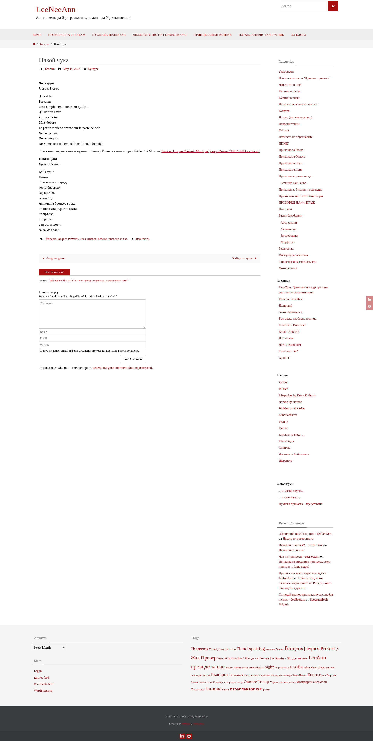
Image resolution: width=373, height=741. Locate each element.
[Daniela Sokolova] (369, 300)
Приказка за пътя (290, 169)
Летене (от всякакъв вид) (295, 117)
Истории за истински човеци (298, 104)
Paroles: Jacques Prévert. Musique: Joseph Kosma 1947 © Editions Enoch (210, 151)
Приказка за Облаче (292, 156)
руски (266, 689)
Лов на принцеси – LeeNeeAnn (299, 556)
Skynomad (285, 305)
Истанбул (287, 675)
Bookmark (142, 239)
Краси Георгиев (327, 675)
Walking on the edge (291, 408)
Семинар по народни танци (228, 682)
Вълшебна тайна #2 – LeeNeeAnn (301, 545)
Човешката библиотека (294, 454)
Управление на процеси (283, 682)
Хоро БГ (284, 358)
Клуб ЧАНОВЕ (289, 331)
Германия (236, 675)
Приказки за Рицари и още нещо (300, 189)
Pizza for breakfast (291, 299)
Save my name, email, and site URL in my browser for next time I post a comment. (91, 350)
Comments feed (43, 684)
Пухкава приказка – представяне (300, 504)
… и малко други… (291, 491)
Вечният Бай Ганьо (293, 183)
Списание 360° (288, 351)
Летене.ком (286, 338)
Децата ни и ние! (290, 85)
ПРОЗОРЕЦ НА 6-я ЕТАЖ (297, 202)
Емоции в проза (289, 91)
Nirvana (185, 723)
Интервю (276, 675)
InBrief (283, 389)
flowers (280, 649)
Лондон (194, 682)
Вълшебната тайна (291, 550)
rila (290, 667)
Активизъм (288, 229)
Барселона (326, 667)
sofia (298, 667)
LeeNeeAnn (56, 9)
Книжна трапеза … (291, 434)
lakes (305, 658)
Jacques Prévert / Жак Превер (77, 239)
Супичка (284, 447)
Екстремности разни (257, 675)
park (280, 667)
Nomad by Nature (290, 402)
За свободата (289, 235)
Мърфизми (288, 242)
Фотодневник (288, 268)
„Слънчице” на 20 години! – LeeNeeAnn (305, 534)
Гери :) (283, 421)
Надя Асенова (205, 682)
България (219, 674)
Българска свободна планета (297, 318)
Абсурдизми (289, 222)
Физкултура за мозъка (293, 255)
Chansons (199, 648)
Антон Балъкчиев (290, 312)
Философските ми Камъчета (297, 262)
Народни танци (289, 124)
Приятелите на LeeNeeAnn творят (301, 196)
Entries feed (41, 677)
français (51, 239)
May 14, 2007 (71, 69)
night (269, 667)
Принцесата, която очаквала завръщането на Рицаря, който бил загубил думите (305, 583)
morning (237, 667)
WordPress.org (43, 690)
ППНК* (284, 143)
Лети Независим (290, 345)
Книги (312, 674)
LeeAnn (50, 69)
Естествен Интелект (292, 325)
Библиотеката (288, 415)
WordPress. (198, 723)
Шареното (285, 460)
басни (225, 689)
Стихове (250, 682)
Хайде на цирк (243, 258)
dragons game (55, 258)
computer (270, 649)
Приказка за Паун (290, 163)
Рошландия (286, 441)
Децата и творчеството (298, 538)
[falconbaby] (369, 306)
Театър (263, 681)
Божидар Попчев (200, 675)
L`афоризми (286, 71)
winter (314, 667)
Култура (44, 44)
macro (229, 667)
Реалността (286, 248)
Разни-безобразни (290, 215)
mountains (256, 667)
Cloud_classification (222, 649)
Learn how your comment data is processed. (123, 368)
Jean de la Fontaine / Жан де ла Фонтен (243, 658)
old (276, 667)
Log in (38, 671)
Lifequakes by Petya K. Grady (297, 395)
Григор (283, 428)
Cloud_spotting (251, 648)
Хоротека (198, 689)
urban (307, 667)
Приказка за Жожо (291, 150)
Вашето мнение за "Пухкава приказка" (304, 78)
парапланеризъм (246, 689)
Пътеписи (285, 209)
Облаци (284, 130)
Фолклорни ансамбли (311, 682)
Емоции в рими (289, 98)
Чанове (213, 689)
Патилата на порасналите (296, 137)
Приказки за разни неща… (296, 176)
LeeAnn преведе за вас (112, 239)
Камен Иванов (299, 675)
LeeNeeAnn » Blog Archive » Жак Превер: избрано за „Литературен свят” (88, 280)
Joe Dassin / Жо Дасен (285, 658)
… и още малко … (290, 497)
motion (244, 667)
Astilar (283, 382)
